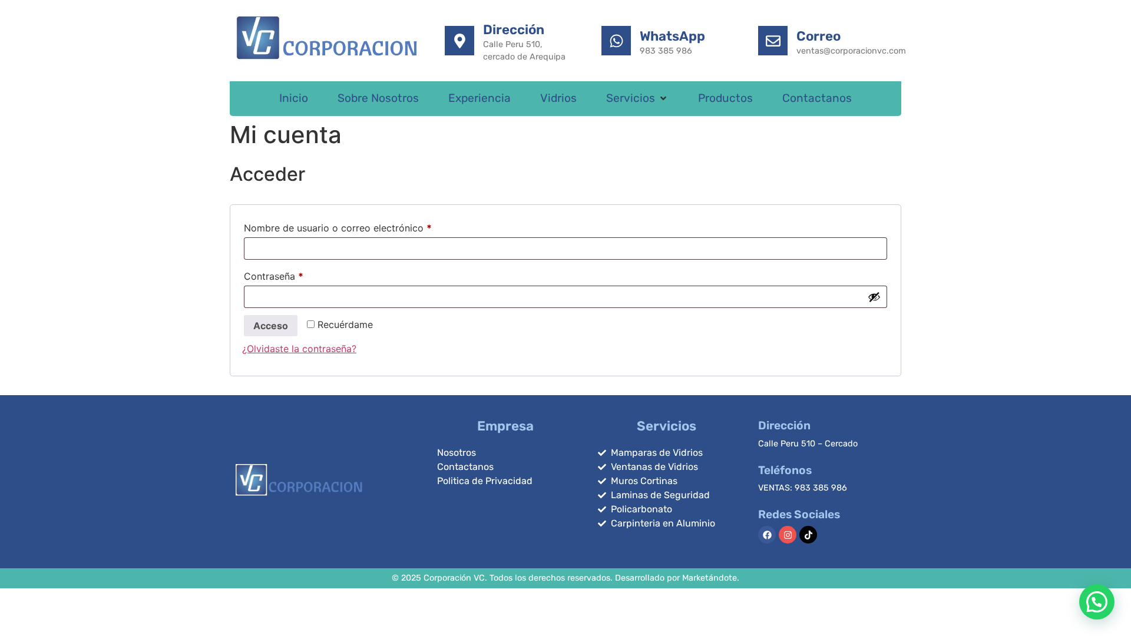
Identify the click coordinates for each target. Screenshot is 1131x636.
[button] (637, 98)
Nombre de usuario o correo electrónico (362, 226)
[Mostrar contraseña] (874, 296)
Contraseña (298, 274)
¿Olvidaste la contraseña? (299, 349)
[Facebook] (767, 535)
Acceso (270, 326)
